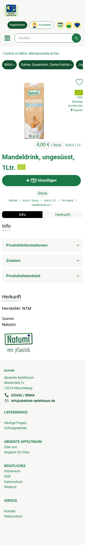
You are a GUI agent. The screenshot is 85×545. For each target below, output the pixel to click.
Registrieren (17, 25)
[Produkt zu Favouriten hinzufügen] (79, 82)
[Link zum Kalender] (60, 25)
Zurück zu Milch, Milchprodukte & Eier (31, 53)
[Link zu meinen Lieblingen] (77, 25)
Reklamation (13, 516)
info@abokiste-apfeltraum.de (33, 401)
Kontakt (9, 511)
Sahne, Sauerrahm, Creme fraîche (45, 65)
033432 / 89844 (22, 395)
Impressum (12, 471)
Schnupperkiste (15, 428)
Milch (8, 65)
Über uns (10, 447)
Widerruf (10, 487)
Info (22, 214)
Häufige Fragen (15, 423)
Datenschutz (13, 482)
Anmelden (45, 25)
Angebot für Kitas (17, 452)
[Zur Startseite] (11, 11)
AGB (7, 476)
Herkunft (62, 214)
